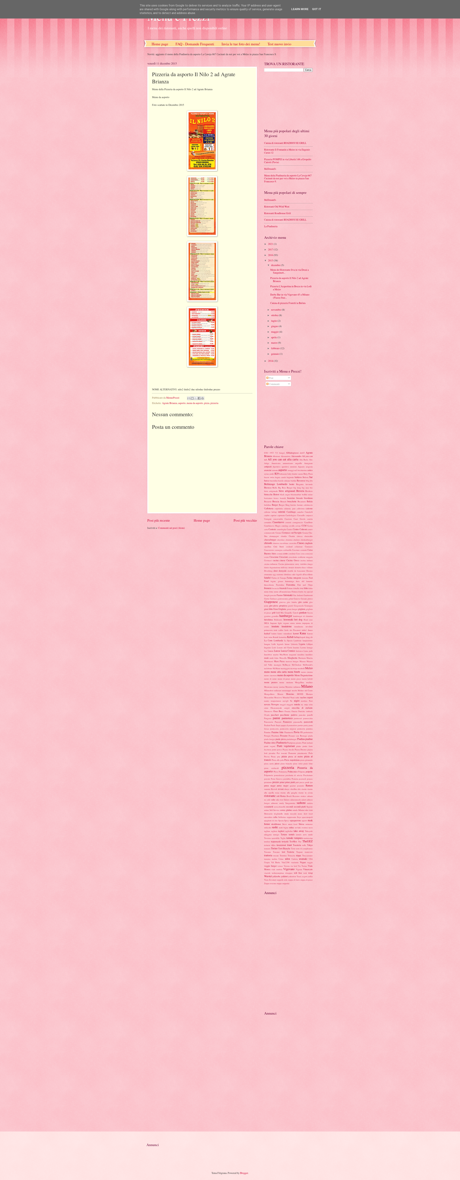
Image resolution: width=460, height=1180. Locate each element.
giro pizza (273, 605)
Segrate (310, 806)
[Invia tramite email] (189, 398)
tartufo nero (301, 834)
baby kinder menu (295, 473)
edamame (268, 574)
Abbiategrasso (292, 452)
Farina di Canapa (279, 577)
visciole (267, 873)
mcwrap (293, 668)
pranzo (310, 778)
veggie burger (270, 865)
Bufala (310, 501)
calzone (309, 508)
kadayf (267, 633)
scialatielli (268, 806)
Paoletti (267, 725)
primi (282, 782)
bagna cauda (280, 477)
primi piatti (290, 782)
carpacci (309, 515)
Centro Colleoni (300, 529)
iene (311, 619)
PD (301, 732)
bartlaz (293, 480)
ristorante (269, 796)
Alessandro (296, 456)
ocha (311, 704)
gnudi (290, 605)
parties (300, 725)
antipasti (268, 466)
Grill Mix (280, 612)
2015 (271, 260)
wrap (310, 872)
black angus (285, 494)
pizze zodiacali (271, 768)
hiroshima (268, 619)
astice (310, 470)
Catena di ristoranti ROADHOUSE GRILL (285, 143)
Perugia (267, 735)
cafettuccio (308, 505)
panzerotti (308, 721)
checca (299, 536)
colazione (299, 546)
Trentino (283, 855)
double (290, 570)
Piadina (301, 739)
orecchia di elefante (302, 707)
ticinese (267, 845)
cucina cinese (279, 560)
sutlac (291, 827)
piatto (298, 746)
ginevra (282, 602)
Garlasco (273, 598)
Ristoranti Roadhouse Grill (277, 213)
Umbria (294, 859)
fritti (301, 588)
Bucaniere (302, 501)
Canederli (309, 512)
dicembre (276, 265)
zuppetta (285, 883)
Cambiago (291, 511)
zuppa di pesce (306, 879)
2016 (271, 255)
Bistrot (276, 494)
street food (293, 824)
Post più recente (158, 520)
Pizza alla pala (278, 760)
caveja (298, 525)
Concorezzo (269, 550)
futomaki (288, 595)
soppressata (291, 817)
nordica (304, 700)
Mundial (286, 697)
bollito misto (307, 494)
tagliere (274, 831)
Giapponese (271, 602)
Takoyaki (309, 831)
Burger (275, 504)
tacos (311, 827)
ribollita (293, 789)
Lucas (270, 650)
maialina (300, 654)
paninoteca (287, 718)
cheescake (308, 536)
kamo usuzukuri (285, 633)
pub (297, 782)
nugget (283, 704)
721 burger (280, 452)
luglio (274, 320)
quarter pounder (297, 785)
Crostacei (268, 560)
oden (266, 707)
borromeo (268, 498)
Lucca (277, 650)
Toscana (267, 852)
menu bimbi (294, 671)
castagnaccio (298, 522)
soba (275, 817)
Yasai (299, 876)
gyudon (267, 616)
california (301, 508)
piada (310, 735)
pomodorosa (279, 775)
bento (291, 484)
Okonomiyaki (276, 707)
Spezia (281, 820)
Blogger (244, 1173)
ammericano (288, 463)
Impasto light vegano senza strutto (285, 623)
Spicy (286, 820)
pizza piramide (306, 760)
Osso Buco (278, 711)
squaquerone (295, 820)
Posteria (295, 778)
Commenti (274, 384)
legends (280, 644)
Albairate (276, 456)
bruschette (291, 501)
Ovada (267, 714)
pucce (302, 782)
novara (267, 704)
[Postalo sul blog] (192, 398)
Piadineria (281, 742)
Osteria (294, 711)
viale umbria (276, 869)
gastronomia (283, 598)
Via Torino (302, 866)
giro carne (303, 602)
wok (305, 873)
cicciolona (284, 543)
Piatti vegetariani (286, 746)
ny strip (304, 704)
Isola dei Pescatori (292, 630)
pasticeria (301, 728)
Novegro (275, 704)
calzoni (281, 511)
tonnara (267, 848)
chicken (296, 539)
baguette (290, 477)
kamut (296, 633)
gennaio (275, 353)
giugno (275, 326)
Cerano (278, 532)
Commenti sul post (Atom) (171, 528)
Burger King (284, 505)
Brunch (283, 501)
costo (285, 553)
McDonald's (270, 168)
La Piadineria (270, 226)
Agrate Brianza (169, 403)
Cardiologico (291, 515)
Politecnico (293, 771)
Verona (287, 866)
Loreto (303, 647)
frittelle (296, 588)
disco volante (307, 567)
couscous (309, 553)
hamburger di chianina (303, 616)
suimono (309, 824)
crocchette (293, 557)
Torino (274, 848)
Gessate (304, 598)
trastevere (309, 852)
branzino (291, 498)
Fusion (280, 595)
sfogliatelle (278, 813)
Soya (299, 817)
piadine (309, 739)
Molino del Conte (305, 690)
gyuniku (275, 616)
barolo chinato (284, 480)
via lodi (293, 866)
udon (287, 858)
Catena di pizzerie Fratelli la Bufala (287, 303)
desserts (298, 567)
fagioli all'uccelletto (304, 574)
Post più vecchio (245, 520)
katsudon (283, 637)
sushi (275, 827)
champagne (274, 536)
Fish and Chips (305, 584)
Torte (293, 848)
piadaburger (291, 739)
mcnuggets (285, 668)
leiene (287, 644)
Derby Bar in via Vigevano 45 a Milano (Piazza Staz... (289, 296)
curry (297, 564)
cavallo (292, 525)
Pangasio (268, 718)
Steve (284, 824)
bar (311, 477)
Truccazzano (307, 855)
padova (294, 714)
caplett (267, 515)
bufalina (267, 505)
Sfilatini (301, 810)
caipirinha (279, 508)
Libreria (294, 644)
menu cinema (307, 672)
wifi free (298, 872)
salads (303, 799)
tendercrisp (308, 838)
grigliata (301, 609)
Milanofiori (268, 690)
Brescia (275, 501)
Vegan (303, 862)
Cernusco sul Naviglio (292, 532)
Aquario (301, 466)
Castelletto (308, 522)
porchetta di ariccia (294, 775)
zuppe (279, 883)
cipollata (267, 546)
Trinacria (291, 855)
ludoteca (299, 651)
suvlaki (298, 827)
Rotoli (289, 796)
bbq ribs (309, 480)
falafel (267, 577)
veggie (310, 862)
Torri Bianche (284, 848)
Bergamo (300, 484)
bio (311, 487)
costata (279, 553)
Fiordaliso (280, 584)
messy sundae (279, 686)
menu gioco (296, 678)
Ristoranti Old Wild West (276, 206)
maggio (275, 331)
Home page (160, 43)
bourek (283, 498)
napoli (310, 697)
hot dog (298, 619)
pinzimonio (302, 753)
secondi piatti (300, 806)
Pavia (296, 732)
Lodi (274, 647)
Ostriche (301, 711)
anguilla (298, 463)
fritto (306, 588)
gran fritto (268, 609)
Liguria (302, 644)
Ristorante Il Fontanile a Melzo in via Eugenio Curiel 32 (287, 151)
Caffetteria (268, 508)
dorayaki (282, 570)
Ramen (309, 785)
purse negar (269, 785)
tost (283, 851)
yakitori (284, 876)
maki (266, 657)
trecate (276, 855)
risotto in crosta (305, 792)
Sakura (286, 799)
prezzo (275, 782)
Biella (274, 487)
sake (273, 799)
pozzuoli (302, 778)
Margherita (292, 657)
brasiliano (308, 498)
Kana (303, 633)
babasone (283, 473)
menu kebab (307, 678)
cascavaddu (278, 519)
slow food (308, 813)
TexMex (293, 841)
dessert (291, 567)
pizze (277, 763)
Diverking (268, 570)
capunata (281, 515)
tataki (310, 834)
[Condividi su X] (195, 398)
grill (273, 612)
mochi (294, 690)
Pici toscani (282, 753)
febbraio (275, 348)
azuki (271, 473)
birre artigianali (287, 491)
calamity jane (289, 508)
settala (295, 810)
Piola (311, 753)
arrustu (275, 470)
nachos (303, 697)
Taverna (267, 838)
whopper (289, 873)
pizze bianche (286, 763)
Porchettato (308, 775)
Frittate (290, 588)
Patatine (267, 732)
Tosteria (290, 851)
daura (266, 567)
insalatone (287, 626)
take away (299, 831)
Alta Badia (303, 459)
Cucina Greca (292, 560)
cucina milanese (270, 564)
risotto (304, 789)
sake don (279, 799)
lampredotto (308, 640)
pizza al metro (295, 756)
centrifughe (281, 529)
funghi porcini (270, 595)
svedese (305, 827)
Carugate (268, 519)
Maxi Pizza (279, 661)
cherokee (281, 539)
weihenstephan (278, 873)
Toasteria (297, 845)
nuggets (290, 704)
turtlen (274, 859)
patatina (309, 728)
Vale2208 (285, 862)
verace (280, 866)
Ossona (287, 711)
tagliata (267, 831)
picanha (272, 753)
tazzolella (275, 838)
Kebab (290, 637)
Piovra (267, 756)
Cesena (305, 532)
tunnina (267, 859)
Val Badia (275, 862)
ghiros (310, 598)
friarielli (282, 588)
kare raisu (268, 637)
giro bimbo (292, 602)
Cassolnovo (278, 522)
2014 (271, 360)
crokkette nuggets (305, 557)
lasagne (267, 644)
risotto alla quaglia (288, 792)
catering (284, 525)
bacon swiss (269, 477)
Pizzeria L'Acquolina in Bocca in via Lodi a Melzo (291, 288)
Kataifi (275, 637)
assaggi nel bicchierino (297, 470)
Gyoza (310, 612)
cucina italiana (306, 560)
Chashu (292, 536)
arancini (267, 470)
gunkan (303, 612)
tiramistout (281, 845)
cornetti (303, 550)
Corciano (296, 550)
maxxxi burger (292, 661)
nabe (297, 697)
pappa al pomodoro (289, 725)
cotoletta (291, 553)
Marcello (283, 658)
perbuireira (308, 732)
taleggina (268, 834)
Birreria (300, 491)
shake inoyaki (290, 813)
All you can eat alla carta (283, 459)
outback (309, 711)
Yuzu (266, 879)
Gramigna (308, 605)
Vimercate (308, 869)
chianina (289, 539)
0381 (266, 452)
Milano (307, 686)
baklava (298, 477)
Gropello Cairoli (291, 612)
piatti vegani (269, 746)
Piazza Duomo (301, 749)
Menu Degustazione (304, 675)
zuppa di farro (294, 879)
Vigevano (289, 869)
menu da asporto (195, 403)
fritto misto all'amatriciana (280, 591)
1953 (272, 452)
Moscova (278, 697)
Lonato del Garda (284, 647)
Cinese (300, 543)
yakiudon (292, 876)
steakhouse (276, 824)
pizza (206, 403)
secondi (289, 806)
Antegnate (308, 463)
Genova (297, 598)
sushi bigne (283, 827)
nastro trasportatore (272, 700)
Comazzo (309, 546)
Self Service (275, 810)
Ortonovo (268, 711)
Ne (291, 700)
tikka (273, 845)
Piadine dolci (270, 742)
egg (274, 574)
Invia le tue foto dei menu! (241, 43)
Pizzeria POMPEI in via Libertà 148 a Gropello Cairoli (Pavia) (287, 161)
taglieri (281, 831)
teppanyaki (276, 841)
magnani (292, 654)
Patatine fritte (278, 732)
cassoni (288, 522)
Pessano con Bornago (298, 735)
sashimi (301, 803)
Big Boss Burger (285, 487)
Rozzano (296, 796)
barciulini (274, 480)
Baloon (306, 477)
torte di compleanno (304, 848)
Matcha (310, 658)
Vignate (299, 869)
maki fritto (274, 658)
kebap (297, 637)
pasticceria (274, 728)
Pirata (273, 756)
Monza (280, 694)
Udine (281, 859)
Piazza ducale (288, 749)
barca (266, 480)
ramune (267, 789)
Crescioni (283, 556)
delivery (284, 567)
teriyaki (285, 841)
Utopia (267, 862)
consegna (278, 550)
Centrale (272, 529)
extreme (280, 574)
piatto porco (277, 749)
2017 (271, 249)
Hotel (306, 619)
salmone (274, 803)
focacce (268, 588)
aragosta (309, 466)
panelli (310, 714)
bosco (276, 498)
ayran (266, 473)
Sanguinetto (290, 803)
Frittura (295, 591)
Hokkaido (278, 619)
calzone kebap (270, 512)
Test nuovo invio (279, 43)
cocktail (289, 546)
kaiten (274, 633)
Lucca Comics (288, 650)
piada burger (269, 739)
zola (285, 879)
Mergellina (299, 682)
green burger (292, 609)
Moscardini (268, 697)
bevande (309, 484)
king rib (309, 637)
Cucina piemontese (286, 564)
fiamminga (289, 581)
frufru (300, 591)
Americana (276, 463)
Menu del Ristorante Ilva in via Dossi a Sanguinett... (289, 271)
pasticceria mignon (288, 728)
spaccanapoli (307, 817)
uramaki (303, 858)
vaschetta (294, 862)
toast (289, 845)
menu (267, 671)
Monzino (290, 693)
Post (270, 378)
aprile (274, 337)
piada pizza (280, 739)
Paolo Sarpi (275, 725)
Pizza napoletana (292, 759)
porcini (267, 778)
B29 (277, 473)
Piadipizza (291, 742)
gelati (291, 598)
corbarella (287, 550)
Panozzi (278, 722)
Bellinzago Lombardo (275, 484)
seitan (266, 810)
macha (276, 654)
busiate (300, 505)
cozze (266, 557)
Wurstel (268, 876)
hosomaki (288, 619)
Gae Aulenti (298, 595)
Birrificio (309, 491)
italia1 (304, 630)
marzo (274, 342)
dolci (275, 570)
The (299, 841)
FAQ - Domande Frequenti (195, 43)
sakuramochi (295, 799)
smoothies (268, 817)
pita (278, 756)
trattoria (268, 855)
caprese (273, 515)
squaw (304, 820)
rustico (303, 796)
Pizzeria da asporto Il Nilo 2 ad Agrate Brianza (289, 279)
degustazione (275, 567)
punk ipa (309, 782)
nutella (297, 704)
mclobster (268, 668)
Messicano (268, 686)
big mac (305, 487)
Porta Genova (277, 778)
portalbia (287, 778)
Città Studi (278, 546)
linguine (267, 647)
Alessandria (285, 456)
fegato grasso (277, 581)
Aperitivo (276, 466)
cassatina (267, 522)
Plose (276, 771)
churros (276, 543)
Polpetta (301, 771)
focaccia (275, 588)
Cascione (288, 519)
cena (266, 529)
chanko (284, 536)
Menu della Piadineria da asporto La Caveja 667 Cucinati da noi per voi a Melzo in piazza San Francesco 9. (288, 178)
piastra (299, 742)
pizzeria (214, 403)
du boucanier (299, 570)
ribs (299, 789)
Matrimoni (268, 661)
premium (268, 782)
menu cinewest (270, 675)
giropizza (283, 605)
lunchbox (268, 654)
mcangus (277, 664)
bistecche (268, 494)
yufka (310, 876)
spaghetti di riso (271, 820)
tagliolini (289, 831)
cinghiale (309, 543)
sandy (281, 803)
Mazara (303, 661)
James (310, 630)
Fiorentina (290, 584)
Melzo (309, 668)
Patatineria (288, 732)
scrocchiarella (279, 806)
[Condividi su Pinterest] (202, 398)
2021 (271, 244)
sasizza (310, 803)
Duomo (309, 570)
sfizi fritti (309, 810)
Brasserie (268, 501)
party (306, 725)
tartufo (292, 834)
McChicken (296, 664)
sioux (300, 813)
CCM (304, 525)
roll (278, 796)
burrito (293, 505)
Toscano (276, 852)
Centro (289, 529)
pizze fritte (308, 763)
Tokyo (310, 845)
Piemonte (292, 753)
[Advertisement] (286, 99)
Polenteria (283, 771)
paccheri (275, 714)
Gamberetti (308, 595)
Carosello (301, 515)
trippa (298, 855)
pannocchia (308, 718)
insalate (275, 626)
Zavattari (272, 879)
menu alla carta (279, 671)
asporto (182, 403)
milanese (297, 686)
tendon (267, 841)
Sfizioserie (268, 813)
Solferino (282, 817)
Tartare (284, 834)
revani (281, 789)
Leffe (274, 644)
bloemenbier (296, 494)
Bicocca (268, 487)
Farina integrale (294, 577)
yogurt (304, 876)
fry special (308, 591)
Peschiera (275, 735)
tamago (276, 834)
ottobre (275, 315)
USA (311, 859)
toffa (304, 845)
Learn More (300, 9)
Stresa (301, 824)
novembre (276, 309)
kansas (310, 633)
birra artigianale (271, 491)
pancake (302, 714)
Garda (266, 598)
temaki (289, 838)
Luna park (308, 651)
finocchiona (269, 584)
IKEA (266, 623)
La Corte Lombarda (273, 640)
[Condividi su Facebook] (199, 398)
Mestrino (289, 686)
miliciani (277, 690)
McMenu (276, 668)
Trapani (299, 852)
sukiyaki (267, 827)
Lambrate (298, 640)
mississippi (286, 690)
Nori (311, 700)
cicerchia (292, 543)
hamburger (285, 616)
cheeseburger (270, 539)
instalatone (298, 626)
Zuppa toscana (270, 883)
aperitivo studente (289, 466)
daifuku (303, 564)
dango (310, 564)
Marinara (302, 658)
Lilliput (310, 644)
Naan (292, 697)
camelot (300, 512)
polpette (309, 771)
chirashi (268, 543)
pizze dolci (297, 763)
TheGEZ (307, 841)
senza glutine (286, 810)
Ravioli (274, 789)
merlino (309, 682)
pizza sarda (269, 763)
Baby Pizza (308, 473)
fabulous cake (290, 574)
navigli (285, 700)
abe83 (302, 452)
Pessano (284, 735)
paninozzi (298, 718)
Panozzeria (268, 722)
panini (276, 718)
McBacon (286, 664)
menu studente (286, 682)
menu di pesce (284, 678)
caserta (310, 519)
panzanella (297, 722)
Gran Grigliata (279, 609)
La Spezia (288, 640)
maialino (309, 654)
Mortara (309, 694)
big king (297, 487)
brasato (299, 498)
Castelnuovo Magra (272, 525)
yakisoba (276, 876)
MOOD (300, 694)
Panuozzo (287, 721)
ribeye (286, 789)
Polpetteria (268, 775)
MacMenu (284, 654)
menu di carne (270, 678)
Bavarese (301, 480)
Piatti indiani (307, 742)
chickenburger (307, 539)
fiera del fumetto (304, 581)
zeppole (280, 879)
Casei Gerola (299, 519)
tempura (298, 838)
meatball (301, 668)
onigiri (287, 707)
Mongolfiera (269, 694)
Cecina (310, 525)
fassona (305, 577)
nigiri (297, 700)
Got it (316, 9)
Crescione (274, 556)
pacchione (284, 714)
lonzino (296, 647)
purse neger (282, 785)
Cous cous (300, 553)
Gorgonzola (299, 605)
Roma (283, 796)
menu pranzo (270, 682)
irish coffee (278, 630)
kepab (302, 637)
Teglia (283, 838)
